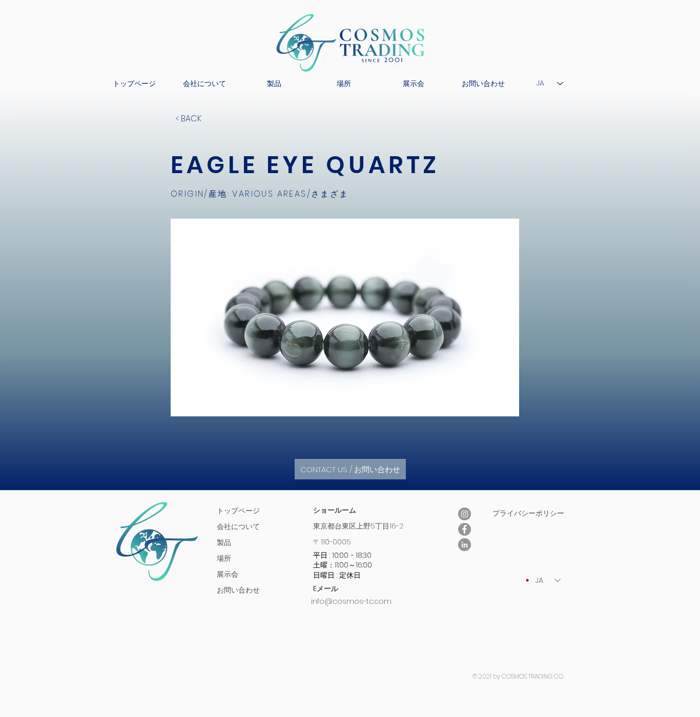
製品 (224, 542)
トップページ (238, 510)
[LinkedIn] (464, 544)
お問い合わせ (238, 590)
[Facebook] (464, 529)
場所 (224, 558)
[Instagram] (464, 514)
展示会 (227, 574)
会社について (238, 526)
